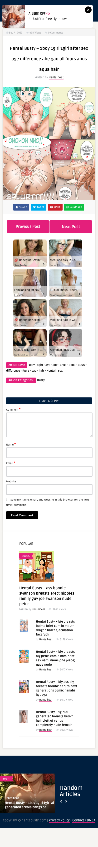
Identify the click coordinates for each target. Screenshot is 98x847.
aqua (72, 365)
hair (41, 371)
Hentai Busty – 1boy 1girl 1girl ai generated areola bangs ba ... (29, 805)
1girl (40, 365)
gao (34, 371)
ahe (55, 365)
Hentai (51, 371)
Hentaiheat (56, 77)
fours (25, 371)
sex (60, 371)
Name (11, 444)
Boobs (26, 555)
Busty (81, 365)
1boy (32, 365)
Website (11, 481)
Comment (13, 409)
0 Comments (55, 32)
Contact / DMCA (83, 820)
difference (13, 371)
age (47, 365)
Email (10, 463)
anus (63, 365)
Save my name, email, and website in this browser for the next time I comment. (47, 502)
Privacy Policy (59, 820)
